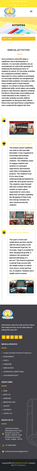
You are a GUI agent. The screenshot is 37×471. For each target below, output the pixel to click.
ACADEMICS (7, 409)
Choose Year (18, 35)
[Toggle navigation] (31, 11)
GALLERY (6, 406)
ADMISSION (7, 398)
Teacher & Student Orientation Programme (17, 353)
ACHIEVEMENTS (8, 356)
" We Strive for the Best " (18, 1)
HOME (5, 391)
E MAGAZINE (7, 364)
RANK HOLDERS (8, 368)
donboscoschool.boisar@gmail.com (16, 451)
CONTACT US (7, 413)
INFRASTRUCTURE (9, 402)
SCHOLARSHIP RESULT (10, 375)
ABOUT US (6, 394)
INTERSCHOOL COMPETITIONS (13, 372)
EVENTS (6, 360)
